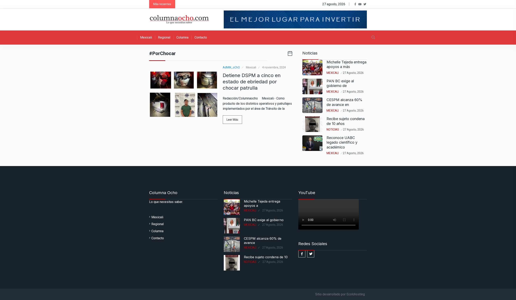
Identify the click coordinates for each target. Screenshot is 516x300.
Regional (164, 37)
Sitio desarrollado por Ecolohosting (340, 294)
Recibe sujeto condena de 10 (266, 257)
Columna (182, 37)
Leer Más (232, 119)
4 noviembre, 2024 (274, 67)
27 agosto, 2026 (353, 72)
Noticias (333, 129)
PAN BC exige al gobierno (264, 220)
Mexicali (146, 37)
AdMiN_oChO (231, 67)
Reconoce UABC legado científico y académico (342, 142)
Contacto (201, 37)
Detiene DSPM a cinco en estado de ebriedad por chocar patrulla (252, 81)
